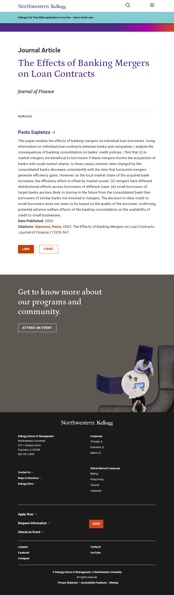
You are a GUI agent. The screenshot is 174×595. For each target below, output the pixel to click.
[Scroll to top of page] (166, 573)
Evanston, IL (97, 447)
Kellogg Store (25, 483)
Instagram (23, 558)
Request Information (32, 523)
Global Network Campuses (105, 468)
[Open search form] (136, 5)
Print (49, 249)
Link (26, 249)
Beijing (94, 473)
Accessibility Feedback (94, 582)
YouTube (95, 552)
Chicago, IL (96, 441)
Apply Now (25, 514)
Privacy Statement (68, 582)
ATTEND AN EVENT (37, 328)
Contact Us (24, 472)
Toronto (94, 485)
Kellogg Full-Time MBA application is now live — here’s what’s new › (56, 17)
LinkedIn (23, 547)
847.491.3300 (26, 454)
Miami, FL (95, 452)
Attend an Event (29, 532)
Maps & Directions (28, 478)
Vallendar (95, 490)
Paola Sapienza (34, 132)
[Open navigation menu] (152, 5)
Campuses (96, 436)
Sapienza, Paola (48, 226)
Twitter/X (95, 547)
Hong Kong (97, 479)
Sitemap (113, 582)
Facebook (23, 552)
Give (96, 524)
